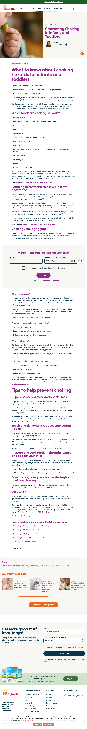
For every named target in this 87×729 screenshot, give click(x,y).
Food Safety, (34, 566)
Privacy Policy (56, 280)
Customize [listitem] (37, 724)
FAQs (26, 700)
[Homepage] (8, 7)
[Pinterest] (83, 695)
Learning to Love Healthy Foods (24, 542)
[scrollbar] (43, 596)
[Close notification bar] (85, 2)
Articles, (4, 566)
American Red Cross (51, 382)
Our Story (49, 695)
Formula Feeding (77, 583)
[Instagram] (69, 695)
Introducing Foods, (47, 566)
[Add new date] (80, 260)
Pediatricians (51, 706)
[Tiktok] (64, 695)
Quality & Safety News (33, 695)
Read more (16, 516)
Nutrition (51, 581)
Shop (21, 8)
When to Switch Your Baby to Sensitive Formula (78, 587)
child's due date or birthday (56, 257)
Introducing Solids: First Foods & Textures (36, 182)
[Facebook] (74, 695)
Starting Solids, (18, 566)
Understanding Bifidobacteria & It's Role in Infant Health (21, 585)
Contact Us (28, 697)
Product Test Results (32, 711)
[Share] (82, 54)
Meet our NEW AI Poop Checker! (54, 2)
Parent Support (60, 8)
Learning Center (51, 24)
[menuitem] (20, 8)
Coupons (30, 8)
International (51, 709)
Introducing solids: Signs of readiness (26, 534)
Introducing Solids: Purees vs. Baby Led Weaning (30, 526)
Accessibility (29, 703)
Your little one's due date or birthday (56, 637)
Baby (16, 581)
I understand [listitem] (49, 724)
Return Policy (29, 706)
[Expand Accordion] (73, 548)
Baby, (10, 566)
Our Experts (50, 700)
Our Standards (44, 8)
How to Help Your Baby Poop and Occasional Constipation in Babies (48, 587)
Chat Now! (45, 512)
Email (12, 257)
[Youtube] (78, 695)
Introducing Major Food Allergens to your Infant (30, 538)
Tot (68, 566)
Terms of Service (46, 280)
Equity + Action (51, 703)
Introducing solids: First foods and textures (28, 530)
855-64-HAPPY (30, 709)
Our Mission (50, 697)
